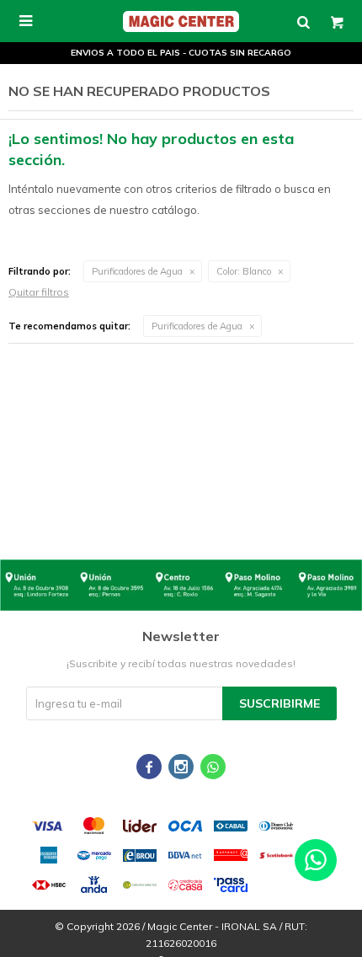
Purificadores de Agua (137, 271)
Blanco (243, 271)
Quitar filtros (38, 292)
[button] (303, 21)
